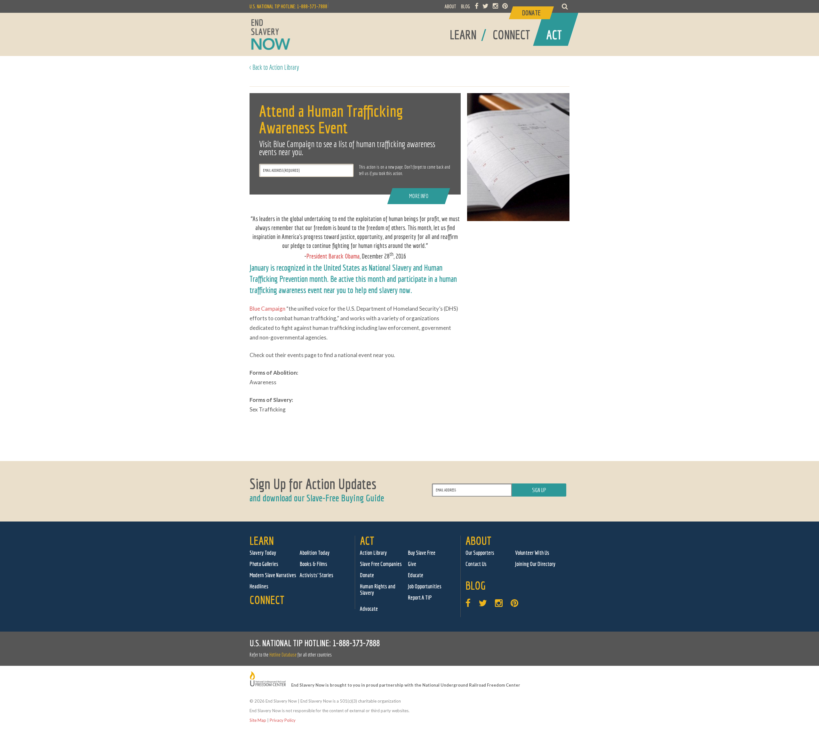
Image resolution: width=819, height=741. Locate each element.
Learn (262, 540)
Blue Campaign (267, 308)
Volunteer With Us (532, 552)
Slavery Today (263, 552)
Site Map (258, 720)
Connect (267, 599)
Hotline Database (283, 654)
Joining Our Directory (535, 564)
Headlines (259, 586)
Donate (367, 575)
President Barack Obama (333, 256)
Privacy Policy (283, 720)
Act (367, 540)
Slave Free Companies (381, 564)
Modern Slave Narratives (273, 575)
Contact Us (476, 564)
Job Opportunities (424, 586)
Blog (475, 585)
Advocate (369, 608)
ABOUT (450, 6)
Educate (415, 575)
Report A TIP (420, 597)
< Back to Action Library (274, 67)
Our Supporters (479, 552)
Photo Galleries (264, 564)
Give (412, 564)
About (478, 540)
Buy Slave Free (421, 552)
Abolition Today (315, 552)
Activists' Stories (316, 575)
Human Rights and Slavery (377, 589)
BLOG (465, 6)
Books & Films (313, 564)
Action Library (373, 552)
